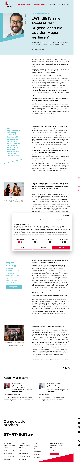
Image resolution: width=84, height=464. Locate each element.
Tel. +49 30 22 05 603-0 (24, 456)
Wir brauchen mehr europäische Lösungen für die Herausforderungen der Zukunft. (57, 389)
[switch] (34, 242)
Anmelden (54, 454)
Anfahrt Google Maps (9, 453)
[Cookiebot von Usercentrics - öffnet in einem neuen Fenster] (64, 215)
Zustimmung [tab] (22, 219)
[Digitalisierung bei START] (79, 176)
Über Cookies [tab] (62, 219)
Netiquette (37, 454)
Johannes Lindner (44, 394)
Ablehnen (23, 247)
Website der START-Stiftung (14, 287)
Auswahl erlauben (42, 247)
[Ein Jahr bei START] (79, 183)
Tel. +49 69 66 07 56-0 (9, 456)
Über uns (52, 4)
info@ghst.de (7, 459)
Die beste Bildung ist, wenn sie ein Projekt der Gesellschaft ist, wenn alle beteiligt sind (23, 389)
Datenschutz (37, 451)
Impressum (37, 449)
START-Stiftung (19, 434)
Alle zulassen (61, 247)
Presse (58, 4)
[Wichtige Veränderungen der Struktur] (79, 186)
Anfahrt (36, 446)
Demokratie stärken (14, 423)
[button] (63, 368)
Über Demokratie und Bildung (12, 394)
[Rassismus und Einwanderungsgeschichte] (79, 181)
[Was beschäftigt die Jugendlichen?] (79, 178)
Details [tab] (42, 219)
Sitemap (36, 460)
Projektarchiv (37, 457)
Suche (63, 4)
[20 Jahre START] (79, 188)
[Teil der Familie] (79, 190)
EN (68, 4)
